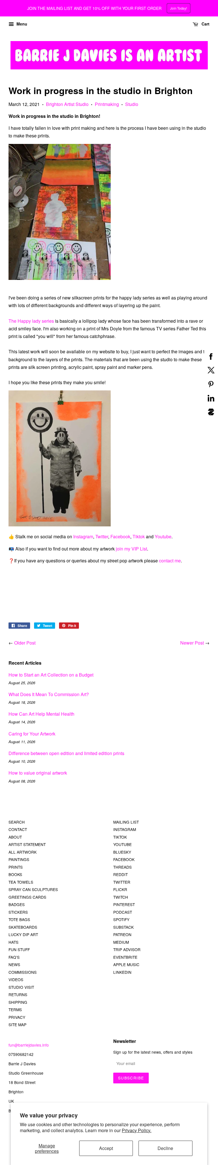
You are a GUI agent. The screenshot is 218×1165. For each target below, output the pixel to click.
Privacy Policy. (136, 1130)
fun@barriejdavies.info (29, 1045)
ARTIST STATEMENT (27, 844)
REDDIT (120, 874)
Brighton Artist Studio (67, 104)
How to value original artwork (38, 772)
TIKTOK (120, 837)
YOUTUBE (122, 844)
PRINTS (16, 867)
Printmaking (107, 104)
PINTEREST (124, 904)
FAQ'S (14, 957)
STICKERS (18, 912)
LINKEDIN (122, 972)
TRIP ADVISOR (127, 949)
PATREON (122, 934)
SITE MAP (17, 1024)
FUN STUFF (19, 949)
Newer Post (192, 642)
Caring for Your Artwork (32, 733)
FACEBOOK (124, 859)
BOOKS (15, 874)
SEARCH (17, 822)
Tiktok (139, 536)
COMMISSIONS (23, 972)
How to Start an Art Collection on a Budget (51, 674)
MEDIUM (121, 942)
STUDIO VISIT (21, 987)
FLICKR (120, 889)
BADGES (17, 904)
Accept (106, 1148)
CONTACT (18, 829)
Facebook (120, 536)
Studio (131, 104)
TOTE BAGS (19, 919)
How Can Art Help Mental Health (41, 714)
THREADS (122, 867)
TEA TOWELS (21, 882)
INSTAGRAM (124, 829)
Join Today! (178, 8)
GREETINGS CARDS (27, 897)
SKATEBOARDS (23, 927)
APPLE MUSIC (126, 964)
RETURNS (18, 994)
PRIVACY (17, 1017)
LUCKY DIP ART (23, 934)
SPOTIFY (121, 919)
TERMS (15, 1009)
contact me (170, 560)
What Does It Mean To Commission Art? (49, 694)
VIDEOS (16, 979)
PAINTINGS (19, 859)
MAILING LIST (126, 822)
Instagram (83, 536)
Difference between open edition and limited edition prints (66, 753)
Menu (21, 24)
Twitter (101, 536)
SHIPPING (18, 1002)
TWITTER (121, 882)
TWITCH (120, 897)
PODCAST (122, 912)
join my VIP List (131, 548)
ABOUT (15, 837)
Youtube (163, 536)
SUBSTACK (123, 927)
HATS (13, 942)
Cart (204, 24)
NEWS (14, 964)
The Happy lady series (31, 321)
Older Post (24, 642)
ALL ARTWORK (23, 852)
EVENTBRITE (125, 957)
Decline (165, 1148)
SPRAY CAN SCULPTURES (33, 889)
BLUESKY (122, 852)
